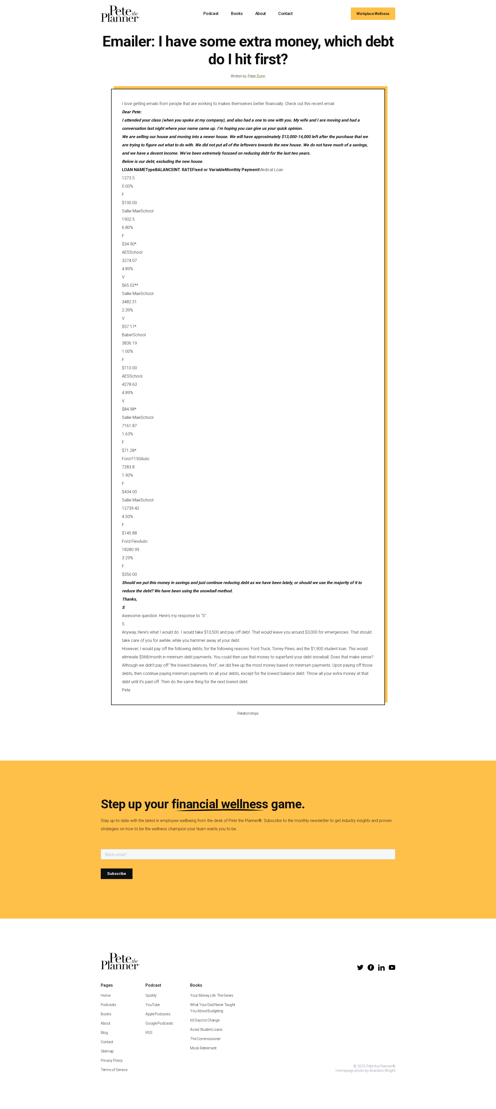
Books (237, 13)
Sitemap (107, 1051)
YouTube (152, 1005)
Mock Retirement (203, 1048)
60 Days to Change (204, 1020)
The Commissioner (205, 1039)
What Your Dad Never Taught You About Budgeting (212, 1008)
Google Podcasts (159, 1023)
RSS (148, 1033)
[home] (120, 13)
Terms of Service (114, 1070)
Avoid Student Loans (206, 1029)
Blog (104, 1033)
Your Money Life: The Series (211, 995)
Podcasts (108, 1005)
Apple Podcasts (157, 1014)
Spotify (151, 995)
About (260, 13)
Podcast (211, 13)
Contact (285, 13)
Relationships (248, 713)
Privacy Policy (112, 1060)
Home (106, 995)
